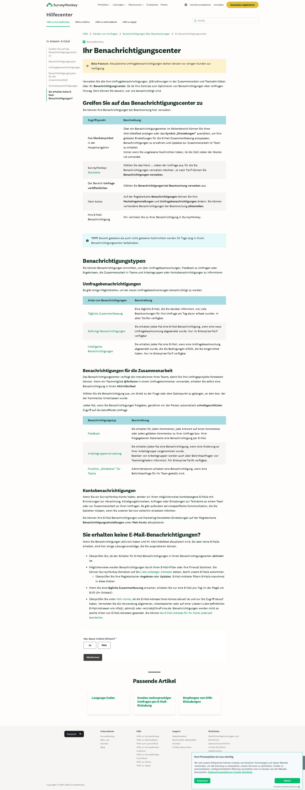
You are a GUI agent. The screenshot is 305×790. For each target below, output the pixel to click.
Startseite (94, 172)
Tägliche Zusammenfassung (105, 313)
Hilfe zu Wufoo (143, 761)
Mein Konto (123, 599)
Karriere (104, 743)
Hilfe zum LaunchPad (147, 743)
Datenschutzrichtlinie (219, 743)
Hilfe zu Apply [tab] (129, 22)
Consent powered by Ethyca (285, 787)
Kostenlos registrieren (242, 4)
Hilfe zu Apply (143, 765)
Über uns (104, 739)
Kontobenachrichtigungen (63, 85)
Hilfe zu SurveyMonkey (147, 736)
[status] (154, 66)
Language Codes (103, 698)
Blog (102, 747)
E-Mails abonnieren (181, 747)
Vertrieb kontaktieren (200, 4)
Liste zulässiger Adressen (156, 572)
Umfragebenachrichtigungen (64, 67)
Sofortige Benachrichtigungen (106, 331)
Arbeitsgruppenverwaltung (104, 453)
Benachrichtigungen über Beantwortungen (146, 33)
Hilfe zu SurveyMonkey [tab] (58, 22)
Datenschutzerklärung (220, 772)
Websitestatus (179, 736)
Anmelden (219, 4)
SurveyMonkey (107, 736)
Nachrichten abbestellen (184, 739)
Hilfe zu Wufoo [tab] (82, 22)
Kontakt (176, 743)
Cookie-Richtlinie (242, 772)
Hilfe (85, 33)
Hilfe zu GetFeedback (147, 739)
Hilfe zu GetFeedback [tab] (106, 22)
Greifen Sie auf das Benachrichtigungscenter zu (63, 52)
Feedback (94, 433)
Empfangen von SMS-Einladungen (198, 700)
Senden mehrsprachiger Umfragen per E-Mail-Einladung (154, 701)
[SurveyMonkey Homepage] (62, 5)
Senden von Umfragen (105, 33)
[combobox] (74, 734)
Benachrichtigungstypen (62, 61)
